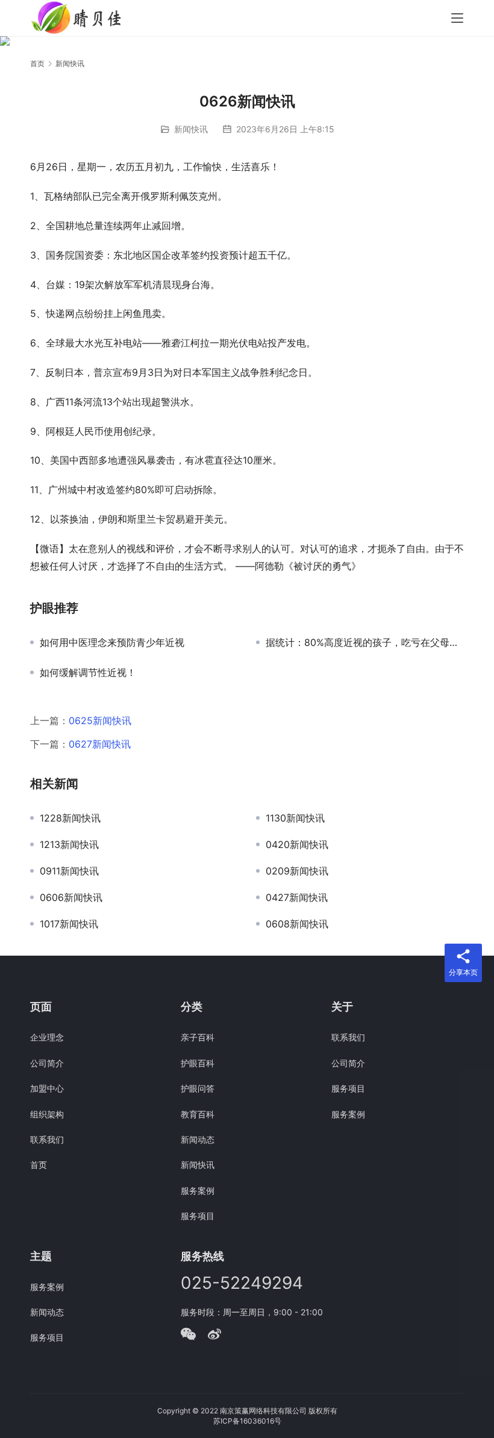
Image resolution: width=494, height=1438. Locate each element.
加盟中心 (47, 1088)
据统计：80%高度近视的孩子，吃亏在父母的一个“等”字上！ (365, 642)
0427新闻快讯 (297, 897)
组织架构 (47, 1114)
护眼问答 (197, 1088)
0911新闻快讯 (69, 870)
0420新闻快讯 (297, 844)
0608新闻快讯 (297, 923)
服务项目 (197, 1216)
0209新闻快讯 (297, 870)
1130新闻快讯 (295, 818)
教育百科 (197, 1114)
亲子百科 (197, 1037)
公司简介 (47, 1063)
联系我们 (47, 1139)
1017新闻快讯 (69, 923)
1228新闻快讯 (70, 818)
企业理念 (47, 1037)
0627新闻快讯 (100, 744)
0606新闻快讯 (71, 897)
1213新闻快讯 (69, 844)
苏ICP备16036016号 (247, 1420)
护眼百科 (197, 1063)
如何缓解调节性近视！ (88, 672)
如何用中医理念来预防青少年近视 (112, 642)
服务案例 (197, 1190)
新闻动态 (197, 1139)
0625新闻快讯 (100, 720)
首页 (37, 63)
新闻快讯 (191, 129)
